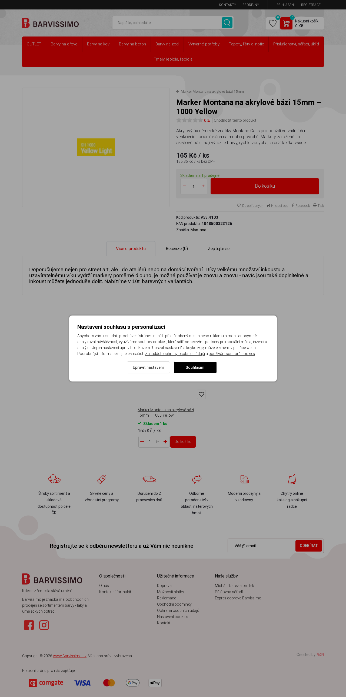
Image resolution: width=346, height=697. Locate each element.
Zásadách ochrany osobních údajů (175, 353)
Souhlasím (195, 367)
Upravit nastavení (148, 367)
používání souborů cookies (232, 353)
